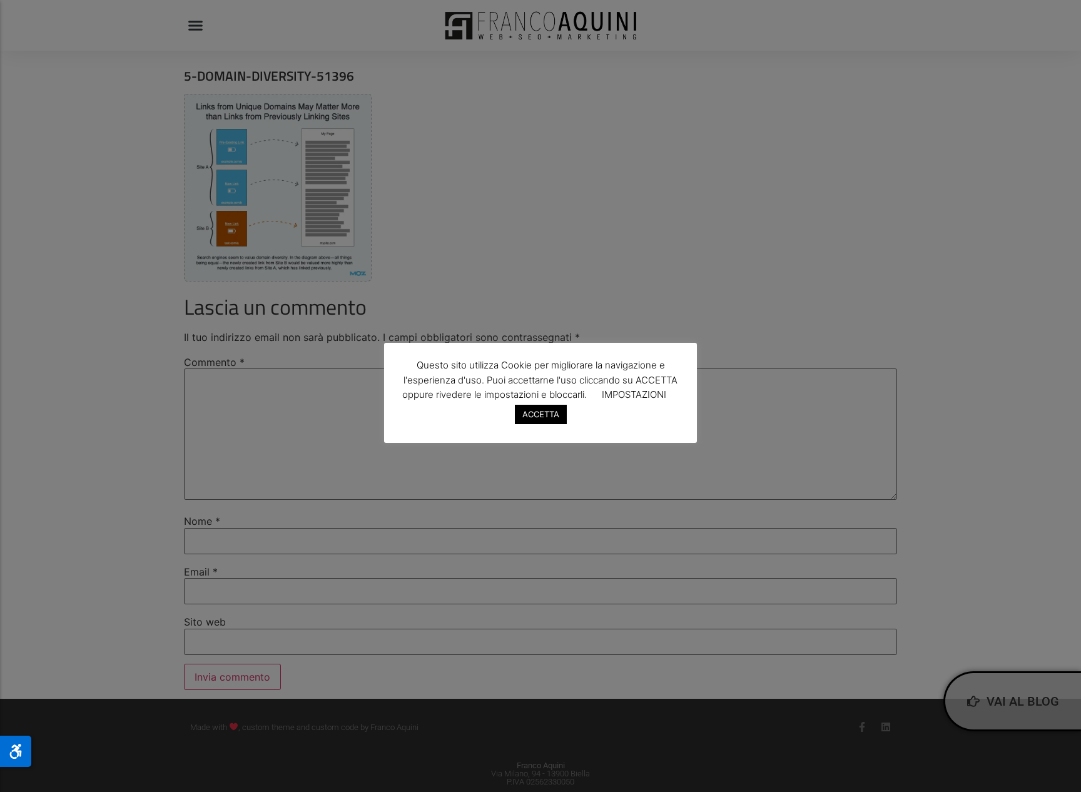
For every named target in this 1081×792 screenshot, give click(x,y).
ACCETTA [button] (540, 414)
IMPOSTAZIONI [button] (634, 394)
